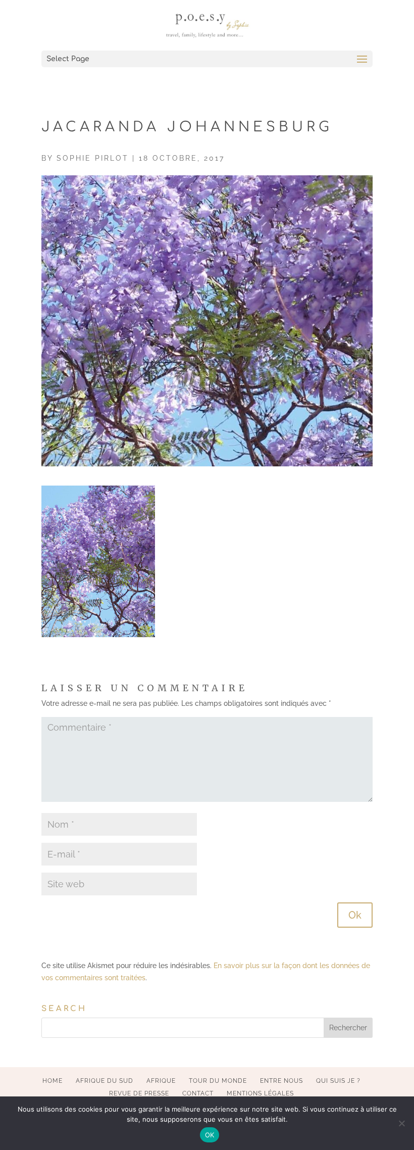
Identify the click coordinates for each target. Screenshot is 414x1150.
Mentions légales (260, 1093)
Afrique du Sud (104, 1080)
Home (52, 1080)
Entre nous (281, 1080)
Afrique (161, 1080)
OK (210, 1135)
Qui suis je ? (338, 1080)
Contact (198, 1093)
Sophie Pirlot (93, 158)
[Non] (401, 1123)
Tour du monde (218, 1080)
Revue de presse (139, 1093)
